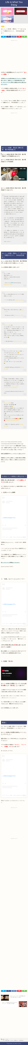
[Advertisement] (14, 55)
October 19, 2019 (8, 284)
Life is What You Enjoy (14, 3)
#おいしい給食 (7, 325)
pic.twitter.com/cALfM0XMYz (10, 387)
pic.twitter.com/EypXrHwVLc (12, 420)
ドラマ (3, 26)
